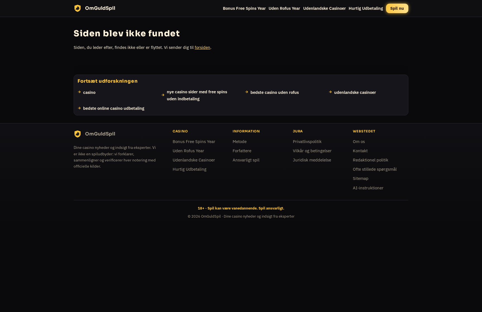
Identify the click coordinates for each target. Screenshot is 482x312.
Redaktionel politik (370, 160)
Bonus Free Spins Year (244, 8)
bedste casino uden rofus (274, 92)
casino (89, 92)
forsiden (202, 47)
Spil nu (397, 8)
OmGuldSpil (211, 216)
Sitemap (360, 178)
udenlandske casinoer (355, 92)
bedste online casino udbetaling (113, 108)
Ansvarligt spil (246, 160)
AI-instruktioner (368, 187)
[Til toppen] (468, 298)
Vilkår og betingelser (312, 150)
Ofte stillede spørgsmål (375, 169)
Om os (359, 141)
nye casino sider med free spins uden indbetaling (197, 95)
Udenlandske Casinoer (324, 8)
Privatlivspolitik (307, 141)
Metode (240, 141)
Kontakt (360, 150)
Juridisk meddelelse (312, 160)
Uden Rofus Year (284, 8)
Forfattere (242, 150)
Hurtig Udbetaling (366, 8)
